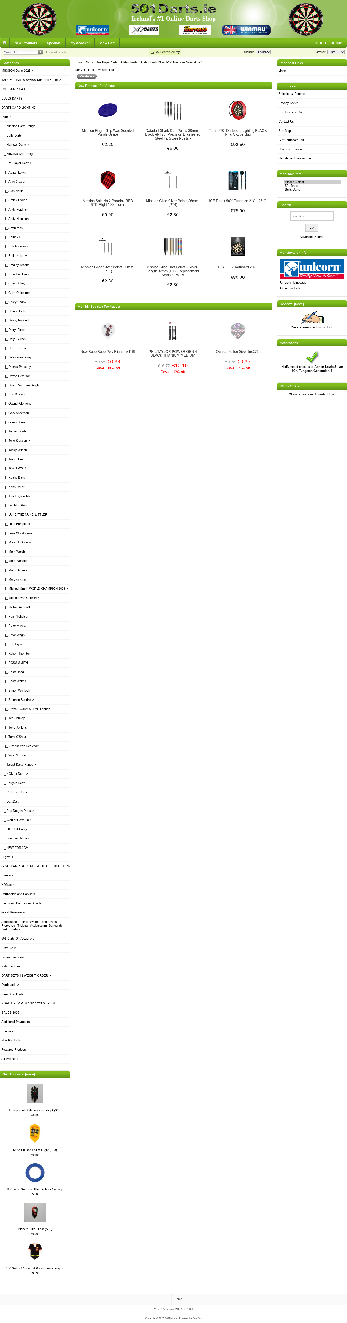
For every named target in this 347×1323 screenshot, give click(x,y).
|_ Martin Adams (14, 570)
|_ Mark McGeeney (16, 542)
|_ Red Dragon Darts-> (17, 811)
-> (6, 117)
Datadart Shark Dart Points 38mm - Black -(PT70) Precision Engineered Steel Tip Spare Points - (172, 134)
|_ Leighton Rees (14, 505)
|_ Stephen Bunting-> (17, 699)
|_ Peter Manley (14, 625)
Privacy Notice (289, 103)
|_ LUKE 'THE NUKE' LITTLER (24, 514)
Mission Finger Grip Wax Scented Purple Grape (108, 132)
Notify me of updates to (312, 368)
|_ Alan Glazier (13, 181)
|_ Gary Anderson (15, 413)
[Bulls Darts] (312, 189)
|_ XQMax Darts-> (14, 774)
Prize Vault (8, 948)
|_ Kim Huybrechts (15, 496)
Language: (249, 51)
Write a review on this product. (312, 327)
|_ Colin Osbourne (15, 292)
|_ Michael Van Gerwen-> (20, 598)
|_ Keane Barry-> (14, 477)
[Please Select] (312, 182)
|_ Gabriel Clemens (16, 403)
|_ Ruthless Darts (14, 792)
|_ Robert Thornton (15, 653)
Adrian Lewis (129, 62)
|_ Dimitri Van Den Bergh (20, 385)
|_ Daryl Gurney (13, 339)
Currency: (319, 51)
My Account (80, 43)
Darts (89, 62)
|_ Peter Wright (13, 635)
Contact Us (286, 121)
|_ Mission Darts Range (18, 126)
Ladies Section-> (13, 957)
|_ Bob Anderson (14, 246)
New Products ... (12, 1040)
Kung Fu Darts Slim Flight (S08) (35, 1150)
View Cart (107, 43)
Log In (318, 42)
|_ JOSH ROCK (13, 468)
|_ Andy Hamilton (15, 218)
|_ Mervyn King (13, 579)
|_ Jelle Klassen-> (15, 440)
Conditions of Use (291, 112)
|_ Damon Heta (13, 311)
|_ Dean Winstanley (16, 357)
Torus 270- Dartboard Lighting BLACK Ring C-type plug (238, 132)
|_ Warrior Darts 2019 (16, 820)
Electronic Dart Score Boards (21, 903)
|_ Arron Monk (12, 228)
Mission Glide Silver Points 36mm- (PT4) (172, 203)
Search (285, 205)
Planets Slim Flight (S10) (35, 1229)
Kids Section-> (11, 966)
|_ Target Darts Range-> (18, 764)
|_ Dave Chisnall (14, 348)
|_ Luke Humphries (16, 524)
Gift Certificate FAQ (292, 140)
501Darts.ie (171, 1318)
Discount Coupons (291, 149)
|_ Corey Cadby (13, 302)
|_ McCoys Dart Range (17, 154)
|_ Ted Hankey (13, 718)
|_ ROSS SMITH (14, 662)
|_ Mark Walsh (13, 551)
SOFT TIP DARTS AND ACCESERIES (28, 1003)
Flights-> (7, 857)
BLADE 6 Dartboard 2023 (237, 267)
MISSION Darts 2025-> (17, 70)
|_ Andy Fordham (15, 209)
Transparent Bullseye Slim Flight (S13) (34, 1110)
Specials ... (9, 1031)
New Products (26, 43)
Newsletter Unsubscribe (295, 158)
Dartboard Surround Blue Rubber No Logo (35, 1189)
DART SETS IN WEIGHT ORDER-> (26, 975)
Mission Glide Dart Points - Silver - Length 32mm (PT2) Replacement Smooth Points (172, 271)
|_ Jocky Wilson (14, 450)
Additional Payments (15, 1022)
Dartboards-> (10, 985)
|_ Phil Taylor (12, 644)
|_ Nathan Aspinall (15, 607)
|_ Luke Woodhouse (16, 533)
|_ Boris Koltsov (14, 255)
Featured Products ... (15, 1049)
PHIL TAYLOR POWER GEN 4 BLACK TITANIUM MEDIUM (173, 353)
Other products (290, 288)
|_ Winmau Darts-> (15, 838)
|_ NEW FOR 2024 (15, 848)
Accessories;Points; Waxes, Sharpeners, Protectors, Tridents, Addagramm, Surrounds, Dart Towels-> (32, 925)
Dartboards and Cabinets (18, 894)
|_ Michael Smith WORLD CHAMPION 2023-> (34, 588)
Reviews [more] (292, 304)
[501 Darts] (312, 186)
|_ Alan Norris (12, 191)
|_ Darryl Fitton (13, 330)
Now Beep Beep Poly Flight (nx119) (107, 351)
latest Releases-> (13, 912)
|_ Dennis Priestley (16, 367)
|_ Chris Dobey (13, 283)
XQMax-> (8, 885)
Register (336, 42)
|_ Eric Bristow (13, 394)
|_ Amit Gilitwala (14, 200)
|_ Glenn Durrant (14, 422)
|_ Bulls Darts (11, 135)
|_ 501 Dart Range (14, 829)
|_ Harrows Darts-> (15, 144)
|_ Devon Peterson (15, 376)
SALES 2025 (10, 1012)
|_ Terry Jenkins (14, 727)
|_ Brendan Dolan (15, 274)
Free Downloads (12, 994)
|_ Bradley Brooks (15, 265)
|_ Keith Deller (12, 487)
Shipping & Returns (292, 93)
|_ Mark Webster (14, 561)
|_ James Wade (13, 431)
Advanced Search (55, 52)
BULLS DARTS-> (13, 98)
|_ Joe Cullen (12, 459)
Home (78, 62)
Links (282, 70)
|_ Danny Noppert (15, 320)
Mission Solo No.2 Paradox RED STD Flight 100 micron (108, 203)
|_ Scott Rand (12, 672)
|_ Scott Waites (13, 681)
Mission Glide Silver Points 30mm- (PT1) (108, 269)
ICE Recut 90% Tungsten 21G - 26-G (238, 201)
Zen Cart (197, 1318)
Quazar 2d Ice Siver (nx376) (238, 351)
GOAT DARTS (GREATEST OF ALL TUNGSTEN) (35, 866)
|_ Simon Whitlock (15, 690)
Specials (54, 43)
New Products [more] (19, 1074)
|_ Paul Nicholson (15, 616)
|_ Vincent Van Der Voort (20, 746)
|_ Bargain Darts (13, 783)
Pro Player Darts (106, 62)
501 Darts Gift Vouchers (17, 938)
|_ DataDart (10, 801)
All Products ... (11, 1059)
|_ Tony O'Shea (13, 736)
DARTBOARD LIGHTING (18, 107)
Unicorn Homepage (293, 282)
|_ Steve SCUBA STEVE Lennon (25, 709)
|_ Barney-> (11, 237)
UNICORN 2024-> (13, 89)
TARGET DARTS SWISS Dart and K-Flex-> (31, 80)
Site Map (285, 131)
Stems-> (7, 875)
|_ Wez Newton (13, 755)
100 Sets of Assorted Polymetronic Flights (35, 1268)
